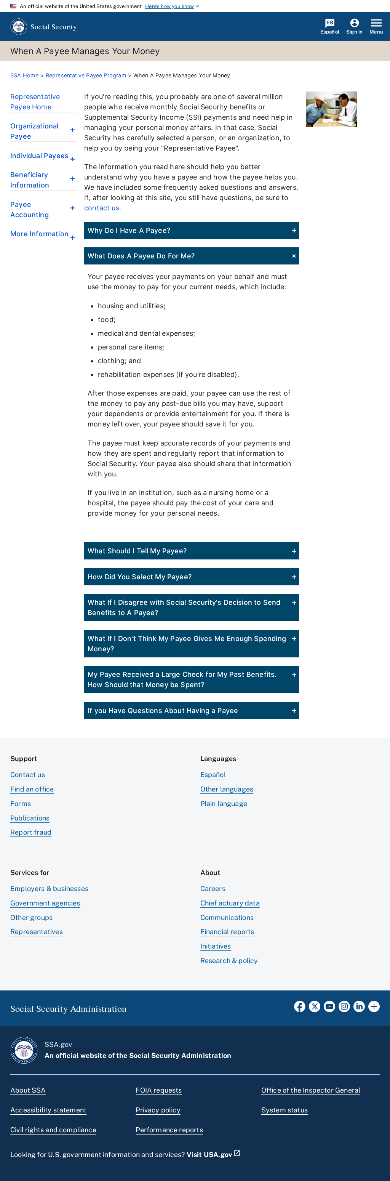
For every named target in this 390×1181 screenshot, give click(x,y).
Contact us (27, 775)
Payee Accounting (29, 209)
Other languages (227, 789)
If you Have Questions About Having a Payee (163, 711)
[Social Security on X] (314, 1009)
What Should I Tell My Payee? (137, 551)
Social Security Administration (180, 1055)
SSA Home (24, 75)
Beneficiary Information (29, 180)
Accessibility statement (48, 1110)
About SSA (28, 1090)
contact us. (102, 208)
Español (213, 775)
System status (284, 1110)
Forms (20, 804)
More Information (39, 234)
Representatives (36, 932)
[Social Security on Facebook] (299, 1009)
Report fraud (30, 832)
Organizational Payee (34, 131)
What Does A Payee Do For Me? (141, 256)
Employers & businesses (49, 889)
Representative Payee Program (86, 75)
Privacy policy (158, 1110)
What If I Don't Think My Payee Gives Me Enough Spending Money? (187, 644)
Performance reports (169, 1130)
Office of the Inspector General (311, 1090)
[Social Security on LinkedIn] (359, 1009)
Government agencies (45, 903)
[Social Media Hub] (374, 1009)
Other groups (31, 917)
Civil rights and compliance (53, 1130)
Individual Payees (39, 156)
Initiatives (215, 946)
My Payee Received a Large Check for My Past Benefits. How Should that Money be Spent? (182, 679)
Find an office (32, 789)
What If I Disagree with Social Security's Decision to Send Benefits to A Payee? (184, 607)
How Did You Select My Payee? (140, 577)
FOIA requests (159, 1090)
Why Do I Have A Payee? (129, 230)
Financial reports (227, 932)
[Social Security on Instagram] (344, 1009)
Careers (212, 889)
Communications (227, 917)
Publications (30, 818)
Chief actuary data (230, 903)
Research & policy (229, 961)
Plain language (224, 804)
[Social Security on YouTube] (329, 1009)
